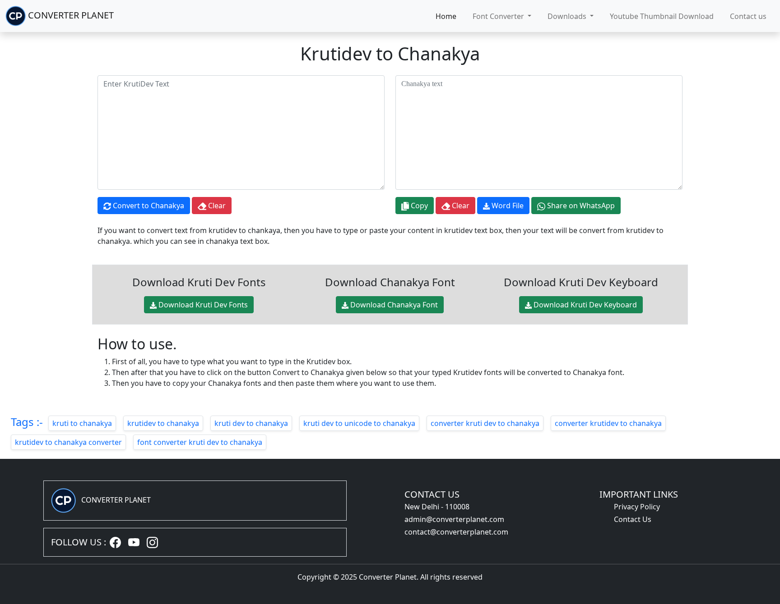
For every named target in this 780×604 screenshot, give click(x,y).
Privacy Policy (637, 507)
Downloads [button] (568, 16)
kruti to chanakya (82, 423)
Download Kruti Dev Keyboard (584, 305)
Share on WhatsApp (580, 205)
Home (446, 16)
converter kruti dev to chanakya (485, 423)
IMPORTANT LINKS (638, 494)
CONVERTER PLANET (70, 15)
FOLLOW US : (78, 542)
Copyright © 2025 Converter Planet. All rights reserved (390, 577)
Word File (507, 205)
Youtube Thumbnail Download (662, 16)
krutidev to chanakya (163, 423)
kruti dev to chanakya (251, 423)
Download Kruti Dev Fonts (202, 305)
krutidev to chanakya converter (68, 442)
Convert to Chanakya (147, 205)
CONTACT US (432, 494)
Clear (216, 205)
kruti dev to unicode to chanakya (359, 423)
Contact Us (632, 519)
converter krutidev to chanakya (608, 423)
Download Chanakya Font (393, 305)
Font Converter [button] (499, 16)
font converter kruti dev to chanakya (199, 442)
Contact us (748, 16)
